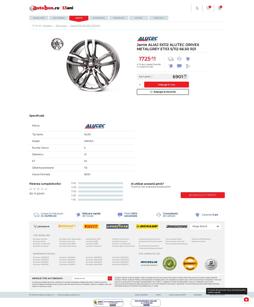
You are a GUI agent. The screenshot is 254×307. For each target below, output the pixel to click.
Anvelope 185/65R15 (41, 264)
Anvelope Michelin (40, 239)
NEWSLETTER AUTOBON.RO (47, 278)
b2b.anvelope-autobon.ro (69, 295)
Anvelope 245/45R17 (67, 264)
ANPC (158, 295)
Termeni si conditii (217, 295)
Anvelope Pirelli (39, 241)
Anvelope (39, 18)
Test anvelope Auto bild (174, 241)
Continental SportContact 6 (149, 239)
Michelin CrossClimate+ (121, 244)
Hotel (139, 18)
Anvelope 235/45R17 (67, 257)
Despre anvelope (198, 241)
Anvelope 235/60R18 (94, 260)
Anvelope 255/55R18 (94, 257)
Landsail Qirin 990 (93, 239)
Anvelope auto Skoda (67, 246)
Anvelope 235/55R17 (67, 262)
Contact (158, 18)
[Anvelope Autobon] (51, 8)
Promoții (118, 18)
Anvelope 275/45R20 (120, 262)
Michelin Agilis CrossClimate (123, 246)
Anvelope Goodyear (41, 246)
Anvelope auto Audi (67, 241)
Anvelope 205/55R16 (41, 257)
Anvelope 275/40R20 (120, 260)
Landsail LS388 (92, 244)
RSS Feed (198, 295)
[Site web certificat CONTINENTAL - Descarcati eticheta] (190, 270)
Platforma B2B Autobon (201, 239)
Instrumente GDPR (177, 295)
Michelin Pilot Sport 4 (120, 239)
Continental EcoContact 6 (149, 246)
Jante (78, 18)
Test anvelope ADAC (173, 239)
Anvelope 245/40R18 (94, 264)
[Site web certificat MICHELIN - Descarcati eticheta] (149, 270)
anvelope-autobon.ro (45, 295)
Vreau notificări (141, 295)
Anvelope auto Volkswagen (70, 239)
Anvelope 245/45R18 (94, 262)
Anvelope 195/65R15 (41, 262)
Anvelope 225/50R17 (67, 260)
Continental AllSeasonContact (151, 248)
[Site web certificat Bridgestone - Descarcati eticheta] (210, 270)
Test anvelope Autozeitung (176, 244)
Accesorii (99, 18)
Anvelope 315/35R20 (120, 264)
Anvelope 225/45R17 (41, 260)
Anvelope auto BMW (67, 244)
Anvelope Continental (41, 244)
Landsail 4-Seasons (94, 246)
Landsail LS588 (92, 241)
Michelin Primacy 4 (119, 241)
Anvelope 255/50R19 (120, 257)
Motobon (59, 18)
